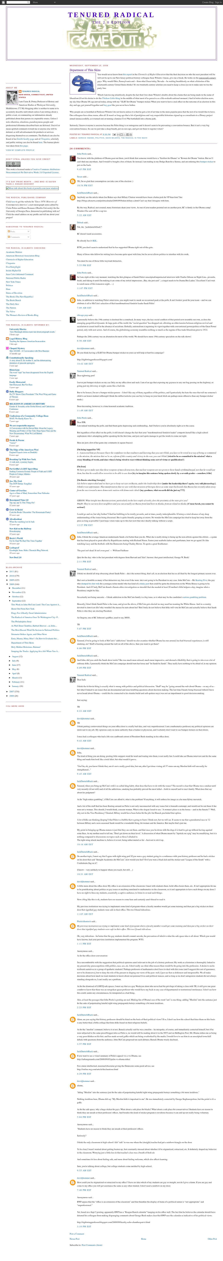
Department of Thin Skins (22, 642)
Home (143, 1238)
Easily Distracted (17, 381)
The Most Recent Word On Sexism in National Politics (35, 629)
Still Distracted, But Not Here (20, 384)
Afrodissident (15, 519)
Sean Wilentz (113, 138)
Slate (8, 289)
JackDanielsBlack (85, 192)
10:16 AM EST (85, 844)
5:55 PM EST (84, 265)
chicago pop (82, 315)
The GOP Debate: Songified (20, 483)
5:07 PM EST (84, 628)
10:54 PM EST (85, 185)
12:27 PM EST (85, 525)
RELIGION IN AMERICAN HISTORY (27, 403)
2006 (12, 695)
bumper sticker (206, 161)
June (14, 664)
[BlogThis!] (121, 134)
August (15, 656)
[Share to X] (124, 134)
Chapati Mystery (17, 348)
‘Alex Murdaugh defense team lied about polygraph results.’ (32, 331)
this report (127, 74)
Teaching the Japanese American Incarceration (27, 341)
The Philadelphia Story (21, 621)
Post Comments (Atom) (92, 1245)
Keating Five (201, 580)
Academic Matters (14, 252)
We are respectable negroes (22, 425)
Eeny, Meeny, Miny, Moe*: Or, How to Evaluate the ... (35, 638)
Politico (9, 285)
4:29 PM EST (84, 1073)
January (15, 686)
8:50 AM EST (84, 340)
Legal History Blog (18, 338)
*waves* (12, 442)
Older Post (212, 1238)
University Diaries (17, 329)
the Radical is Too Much (134, 138)
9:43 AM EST (84, 740)
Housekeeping (15, 531)
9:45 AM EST (84, 773)
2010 (12, 575)
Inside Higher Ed (13, 270)
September (17, 600)
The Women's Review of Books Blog (22, 315)
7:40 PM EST (84, 1189)
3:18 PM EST (84, 1226)
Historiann (14, 369)
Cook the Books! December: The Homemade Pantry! (30, 512)
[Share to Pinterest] (130, 134)
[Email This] (118, 134)
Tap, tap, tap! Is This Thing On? (22, 502)
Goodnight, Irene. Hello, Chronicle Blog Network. (28, 550)
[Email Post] (114, 134)
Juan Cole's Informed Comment (19, 274)
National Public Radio (16, 278)
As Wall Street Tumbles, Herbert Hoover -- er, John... (34, 625)
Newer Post (75, 1238)
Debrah (80, 222)
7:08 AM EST (84, 307)
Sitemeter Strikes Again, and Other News (29, 634)
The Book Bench (13, 300)
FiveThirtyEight (13, 266)
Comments (15, 237)
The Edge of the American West (23, 449)
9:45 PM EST (84, 169)
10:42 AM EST (85, 363)
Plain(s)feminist (84, 921)
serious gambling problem (194, 597)
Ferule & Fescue (16, 440)
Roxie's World (16, 538)
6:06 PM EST (84, 648)
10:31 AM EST (85, 874)
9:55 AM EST (84, 1170)
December (16, 587)
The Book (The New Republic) (19, 296)
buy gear (107, 105)
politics (99, 138)
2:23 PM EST (84, 1007)
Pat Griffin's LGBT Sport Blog (23, 468)
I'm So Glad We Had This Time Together (25, 540)
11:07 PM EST (85, 288)
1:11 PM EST (84, 943)
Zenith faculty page (25, 138)
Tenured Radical (111, 15)
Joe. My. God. (15, 480)
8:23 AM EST (84, 710)
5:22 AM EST (84, 215)
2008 (12, 584)
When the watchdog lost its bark (21, 521)
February (16, 681)
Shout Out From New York (22, 608)
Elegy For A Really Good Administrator (28, 612)
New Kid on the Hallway (20, 528)
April (14, 673)
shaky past (144, 583)
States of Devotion (14, 292)
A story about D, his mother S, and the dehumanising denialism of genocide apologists (30, 361)
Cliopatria (45, 138)
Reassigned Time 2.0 (18, 499)
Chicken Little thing (111, 98)
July (14, 660)
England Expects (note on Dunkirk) (23, 452)
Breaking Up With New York (22, 459)
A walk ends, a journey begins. (21, 462)
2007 (12, 691)
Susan (79, 176)
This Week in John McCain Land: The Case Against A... (35, 604)
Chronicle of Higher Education (19, 259)
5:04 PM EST (84, 1116)
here (40, 142)
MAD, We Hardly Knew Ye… (21, 418)
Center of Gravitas (17, 490)
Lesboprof (14, 547)
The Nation (11, 307)
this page (24, 145)
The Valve (10, 311)
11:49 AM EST (85, 410)
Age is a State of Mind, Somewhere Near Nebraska (29, 493)
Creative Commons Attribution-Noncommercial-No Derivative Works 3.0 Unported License (33, 171)
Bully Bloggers (16, 391)
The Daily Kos (12, 303)
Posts (12, 231)
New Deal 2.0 (15, 557)
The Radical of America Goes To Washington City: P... (35, 617)
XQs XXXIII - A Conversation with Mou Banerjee (29, 351)
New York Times (13, 281)
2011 (12, 571)
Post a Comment (77, 1233)
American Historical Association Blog (23, 255)
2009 (12, 579)
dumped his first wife (90, 583)
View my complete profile (20, 150)
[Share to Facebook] (127, 134)
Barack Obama (86, 138)
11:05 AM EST (85, 913)
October (16, 596)
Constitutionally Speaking (21, 357)
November (17, 592)
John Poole (82, 153)
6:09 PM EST (84, 667)
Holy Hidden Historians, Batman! (26, 646)
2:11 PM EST (84, 561)
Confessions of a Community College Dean (28, 415)
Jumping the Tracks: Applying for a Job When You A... (35, 651)
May (14, 669)
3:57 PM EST (84, 1043)
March (15, 677)
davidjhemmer (83, 348)
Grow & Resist (16, 509)
